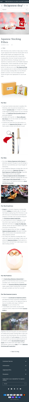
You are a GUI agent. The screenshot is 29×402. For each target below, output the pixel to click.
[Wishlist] (24, 5)
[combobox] (14, 9)
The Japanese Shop (22, 67)
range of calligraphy (20, 223)
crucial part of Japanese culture (17, 297)
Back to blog (15, 351)
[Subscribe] (24, 383)
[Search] (26, 9)
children (9, 211)
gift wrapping (15, 337)
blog (16, 344)
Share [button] (4, 48)
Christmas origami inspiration (12, 218)
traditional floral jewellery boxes (16, 113)
